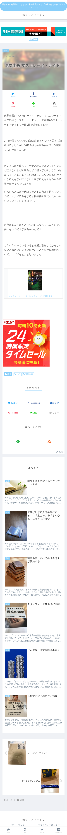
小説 (19, 374)
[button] (54, 104)
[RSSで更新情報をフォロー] (49, 441)
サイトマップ (18, 825)
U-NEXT (33, 39)
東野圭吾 (29, 374)
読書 (9, 374)
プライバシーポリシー (49, 825)
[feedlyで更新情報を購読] (18, 441)
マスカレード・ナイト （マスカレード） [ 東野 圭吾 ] (31, 296)
